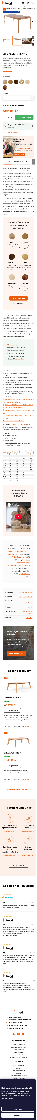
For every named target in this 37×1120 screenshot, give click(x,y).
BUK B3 (10, 742)
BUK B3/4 (17, 742)
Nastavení (18, 1109)
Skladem (24, 607)
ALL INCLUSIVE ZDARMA (17, 434)
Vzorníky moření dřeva (18, 1068)
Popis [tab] (8, 168)
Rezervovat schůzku (16, 670)
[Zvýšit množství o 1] (30, 118)
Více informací (17, 310)
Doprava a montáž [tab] (21, 168)
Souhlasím (18, 1115)
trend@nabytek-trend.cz (17, 1047)
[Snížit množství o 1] (24, 118)
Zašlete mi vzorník (18, 305)
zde (12, 1098)
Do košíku (18, 124)
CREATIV (27, 634)
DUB (23, 613)
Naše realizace (17, 1073)
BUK (19, 613)
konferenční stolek (21, 577)
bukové (22, 617)
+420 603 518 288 (22, 155)
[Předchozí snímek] (4, 24)
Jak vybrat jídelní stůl (18, 1076)
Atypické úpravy (13, 351)
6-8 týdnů (28, 608)
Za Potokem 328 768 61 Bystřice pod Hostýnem (19, 1040)
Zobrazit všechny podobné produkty (18, 806)
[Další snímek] (31, 24)
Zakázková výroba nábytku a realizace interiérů (9, 865)
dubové (27, 617)
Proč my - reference (17, 1066)
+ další (27, 742)
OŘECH (27, 613)
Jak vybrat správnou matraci (17, 1078)
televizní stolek (23, 580)
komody (11, 580)
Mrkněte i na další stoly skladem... (13, 430)
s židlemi (23, 563)
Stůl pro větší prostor (25, 628)
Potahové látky (18, 1071)
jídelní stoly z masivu (17, 571)
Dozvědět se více (9, 848)
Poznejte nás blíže (18, 882)
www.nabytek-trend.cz (16, 1050)
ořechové (27, 619)
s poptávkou (16, 368)
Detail (8, 727)
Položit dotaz (19, 161)
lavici (26, 574)
